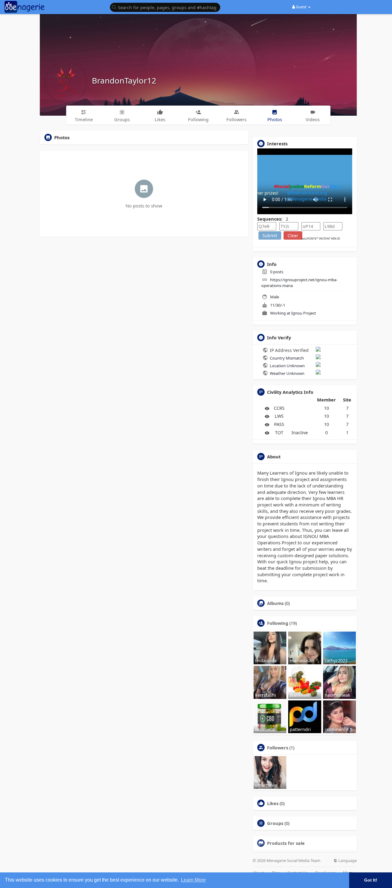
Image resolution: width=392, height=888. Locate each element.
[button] (166, 7)
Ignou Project (303, 313)
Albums (275, 603)
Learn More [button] (193, 879)
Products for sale (286, 843)
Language (347, 861)
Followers (277, 747)
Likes (272, 803)
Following (277, 623)
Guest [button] (301, 6)
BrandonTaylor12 (124, 80)
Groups (275, 823)
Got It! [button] (370, 880)
